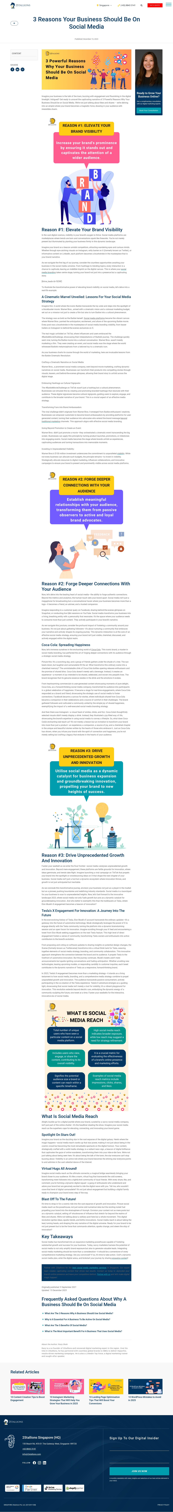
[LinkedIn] (17, 69)
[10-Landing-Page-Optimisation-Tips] (106, 1380)
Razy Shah (63, 1344)
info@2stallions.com (31, 1454)
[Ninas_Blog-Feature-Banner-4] (67, 1380)
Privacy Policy (163, 1505)
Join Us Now (139, 1471)
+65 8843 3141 (29, 1449)
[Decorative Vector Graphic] (20, 3)
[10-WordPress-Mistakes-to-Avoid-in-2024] (145, 1380)
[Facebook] (12, 69)
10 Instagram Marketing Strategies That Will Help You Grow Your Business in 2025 (65, 1400)
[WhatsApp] (22, 69)
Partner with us (103, 1274)
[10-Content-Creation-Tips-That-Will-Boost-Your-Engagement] (28, 1380)
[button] (141, 5)
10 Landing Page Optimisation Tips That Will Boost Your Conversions (104, 1400)
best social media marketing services (89, 1268)
